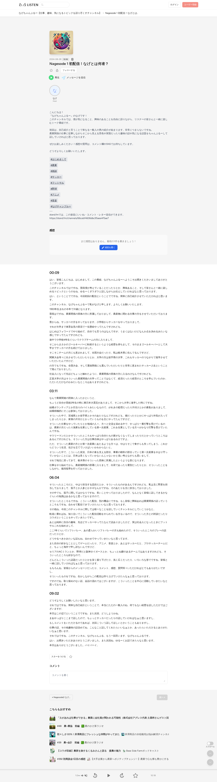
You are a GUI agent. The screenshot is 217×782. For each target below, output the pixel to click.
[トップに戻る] (210, 753)
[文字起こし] (72, 59)
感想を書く (110, 247)
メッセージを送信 (76, 77)
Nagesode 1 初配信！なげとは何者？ (79, 64)
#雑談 (54, 171)
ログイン (174, 4)
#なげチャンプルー (61, 206)
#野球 (54, 188)
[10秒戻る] (95, 775)
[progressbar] (108, 769)
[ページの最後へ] (210, 762)
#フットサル (57, 182)
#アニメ (55, 194)
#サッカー (56, 177)
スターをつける (58, 656)
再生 (57, 77)
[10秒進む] (122, 775)
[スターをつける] (51, 70)
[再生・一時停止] (108, 775)
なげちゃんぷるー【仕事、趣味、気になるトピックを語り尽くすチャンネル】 (60, 13)
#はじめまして (58, 159)
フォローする (69, 70)
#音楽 (54, 200)
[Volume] (84, 775)
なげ (55, 98)
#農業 (54, 165)
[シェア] (57, 70)
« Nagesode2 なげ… (61, 697)
